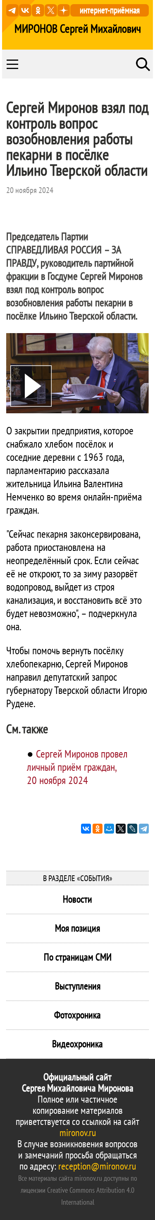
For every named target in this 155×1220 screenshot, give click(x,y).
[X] (121, 829)
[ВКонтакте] (86, 829)
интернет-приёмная (110, 10)
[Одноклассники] (98, 829)
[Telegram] (144, 829)
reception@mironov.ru (97, 1166)
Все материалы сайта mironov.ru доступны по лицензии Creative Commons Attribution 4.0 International (77, 1190)
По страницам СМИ (78, 957)
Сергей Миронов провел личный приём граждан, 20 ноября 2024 (77, 767)
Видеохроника (77, 1043)
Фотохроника (77, 1014)
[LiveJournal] (132, 829)
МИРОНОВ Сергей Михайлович (77, 28)
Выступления (77, 985)
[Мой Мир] (109, 829)
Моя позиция (77, 928)
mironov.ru (78, 1132)
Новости (77, 899)
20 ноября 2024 (29, 190)
